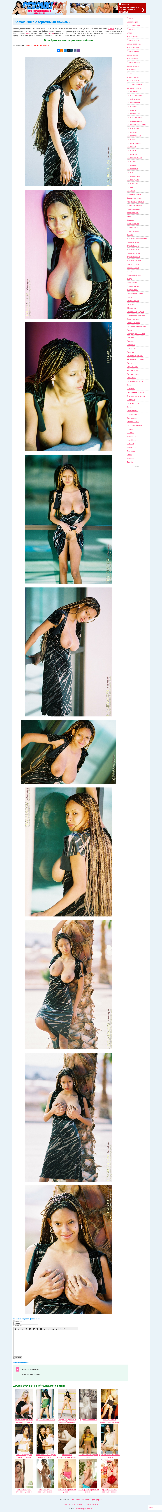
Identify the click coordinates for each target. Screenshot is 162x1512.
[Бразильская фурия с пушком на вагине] (24, 1453)
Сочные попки (132, 411)
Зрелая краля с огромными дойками (88, 1490)
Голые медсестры (134, 135)
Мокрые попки (132, 290)
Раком (129, 363)
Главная (130, 18)
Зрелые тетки (132, 227)
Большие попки (133, 51)
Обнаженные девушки (135, 312)
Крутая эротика (133, 264)
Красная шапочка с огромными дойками (109, 1490)
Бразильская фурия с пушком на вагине (24, 1456)
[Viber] (78, 50)
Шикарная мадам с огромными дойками (24, 1490)
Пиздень (130, 337)
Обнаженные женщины (136, 315)
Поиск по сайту (69, 1504)
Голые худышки (133, 179)
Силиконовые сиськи (135, 381)
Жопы (129, 216)
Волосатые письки (134, 88)
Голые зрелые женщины (136, 124)
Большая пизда (133, 47)
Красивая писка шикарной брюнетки (109, 1456)
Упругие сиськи (133, 422)
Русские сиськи (133, 374)
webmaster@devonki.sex (84, 1509)
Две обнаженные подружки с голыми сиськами (45, 1456)
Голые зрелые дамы (135, 121)
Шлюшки (130, 433)
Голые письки (132, 150)
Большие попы (132, 55)
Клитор (130, 234)
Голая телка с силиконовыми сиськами (66, 1456)
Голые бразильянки (33, 45)
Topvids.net (131, 462)
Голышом (130, 187)
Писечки (130, 341)
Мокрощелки (132, 282)
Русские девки (132, 370)
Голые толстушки (133, 176)
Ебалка (129, 455)
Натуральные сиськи (135, 293)
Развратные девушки (135, 356)
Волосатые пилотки (134, 84)
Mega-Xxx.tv (131, 447)
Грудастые (131, 190)
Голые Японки (132, 183)
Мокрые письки (133, 286)
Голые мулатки (132, 139)
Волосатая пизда (133, 80)
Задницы (130, 220)
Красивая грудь (133, 242)
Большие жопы (133, 40)
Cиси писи (131, 389)
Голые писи (131, 146)
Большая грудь (132, 36)
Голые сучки (131, 161)
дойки (28, 33)
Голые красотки (133, 128)
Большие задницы (134, 44)
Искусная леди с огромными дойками (45, 1490)
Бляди (129, 33)
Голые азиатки (132, 91)
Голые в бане (132, 106)
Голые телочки (132, 168)
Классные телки (133, 231)
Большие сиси (132, 58)
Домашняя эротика (134, 205)
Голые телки (132, 165)
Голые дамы (131, 110)
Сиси (129, 385)
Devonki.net (47, 45)
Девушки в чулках (134, 194)
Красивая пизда (133, 246)
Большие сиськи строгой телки (88, 1456)
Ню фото (130, 304)
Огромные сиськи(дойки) (136, 326)
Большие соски (133, 66)
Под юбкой (131, 348)
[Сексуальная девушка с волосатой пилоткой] (67, 1418)
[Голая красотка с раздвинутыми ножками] (109, 1418)
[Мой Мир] (65, 50)
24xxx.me (130, 458)
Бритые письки (133, 69)
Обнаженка (131, 308)
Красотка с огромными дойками (67, 1490)
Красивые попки (133, 253)
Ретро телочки (132, 367)
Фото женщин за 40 (134, 425)
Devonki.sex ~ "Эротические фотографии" (86, 1500)
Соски (129, 407)
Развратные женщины (135, 359)
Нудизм (130, 297)
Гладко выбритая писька (45, 1420)
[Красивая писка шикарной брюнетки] (109, 1453)
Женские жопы (133, 212)
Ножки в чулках (133, 301)
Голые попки (132, 154)
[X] (68, 50)
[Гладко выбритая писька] (45, 1418)
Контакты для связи (91, 1504)
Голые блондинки (134, 99)
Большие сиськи (133, 62)
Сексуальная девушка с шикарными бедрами (24, 1421)
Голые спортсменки (134, 157)
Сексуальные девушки (135, 392)
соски (51, 33)
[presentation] (15, 1329)
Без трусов (131, 29)
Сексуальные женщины (136, 396)
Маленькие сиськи (134, 275)
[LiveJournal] (71, 50)
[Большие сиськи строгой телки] (88, 1453)
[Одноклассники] (61, 50)
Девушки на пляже (134, 198)
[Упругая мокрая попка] (88, 1418)
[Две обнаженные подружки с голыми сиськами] (45, 1453)
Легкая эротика (133, 268)
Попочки (130, 352)
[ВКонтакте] (58, 50)
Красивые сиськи (133, 257)
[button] (15, 1328)
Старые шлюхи (133, 414)
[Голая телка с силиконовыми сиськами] (67, 1453)
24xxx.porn (131, 436)
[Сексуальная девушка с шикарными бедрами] (24, 1418)
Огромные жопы (133, 323)
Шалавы (130, 429)
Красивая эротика (134, 260)
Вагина (129, 73)
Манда (129, 279)
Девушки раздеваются (135, 201)
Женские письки (133, 209)
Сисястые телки (133, 403)
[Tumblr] (75, 50)
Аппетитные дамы (134, 25)
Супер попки (132, 418)
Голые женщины (133, 113)
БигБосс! (130, 444)
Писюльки (131, 345)
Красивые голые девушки (137, 238)
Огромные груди (133, 319)
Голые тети (131, 172)
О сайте (79, 1504)
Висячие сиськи (133, 77)
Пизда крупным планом (136, 334)
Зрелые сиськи (133, 223)
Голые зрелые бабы (134, 117)
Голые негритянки (134, 143)
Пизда (129, 330)
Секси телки (131, 378)
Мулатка (111, 29)
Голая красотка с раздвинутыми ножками (109, 1421)
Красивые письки (133, 249)
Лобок (129, 271)
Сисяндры (131, 400)
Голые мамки (132, 132)
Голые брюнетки (133, 102)
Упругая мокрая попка (88, 1420)
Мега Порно (131, 440)
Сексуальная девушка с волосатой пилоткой (67, 1421)
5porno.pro (131, 451)
